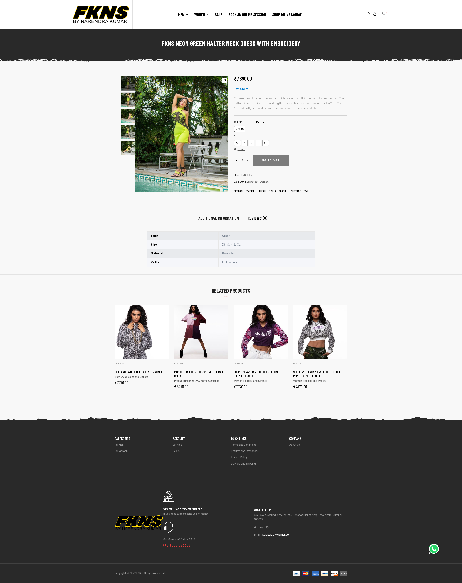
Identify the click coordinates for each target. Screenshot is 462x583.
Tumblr (272, 190)
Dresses (254, 181)
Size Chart (241, 89)
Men (181, 14)
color (238, 122)
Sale (218, 14)
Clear (241, 149)
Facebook (238, 190)
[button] (434, 549)
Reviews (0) (257, 218)
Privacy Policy (239, 457)
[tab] (218, 218)
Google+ (283, 190)
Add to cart (271, 160)
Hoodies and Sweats (255, 380)
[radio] (239, 129)
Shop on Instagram (287, 14)
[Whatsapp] (267, 527)
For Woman (121, 451)
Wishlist (177, 444)
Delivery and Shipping (243, 463)
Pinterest (296, 190)
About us (294, 444)
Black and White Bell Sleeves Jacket (138, 372)
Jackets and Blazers (136, 377)
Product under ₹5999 (186, 380)
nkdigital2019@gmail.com (276, 534)
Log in (176, 451)
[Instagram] (261, 527)
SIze (236, 136)
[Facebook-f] (255, 527)
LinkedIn (262, 190)
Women (199, 14)
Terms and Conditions (243, 444)
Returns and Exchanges (245, 451)
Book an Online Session (247, 14)
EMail (306, 190)
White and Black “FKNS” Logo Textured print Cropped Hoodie (317, 374)
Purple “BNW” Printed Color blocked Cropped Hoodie (257, 374)
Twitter (250, 190)
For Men (119, 444)
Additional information (218, 218)
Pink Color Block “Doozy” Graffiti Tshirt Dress (200, 374)
